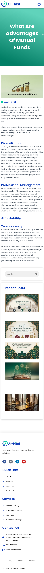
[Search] (36, 274)
